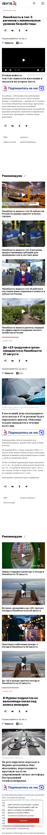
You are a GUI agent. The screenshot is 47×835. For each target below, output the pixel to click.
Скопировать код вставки (36, 75)
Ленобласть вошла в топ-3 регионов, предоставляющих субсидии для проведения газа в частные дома (22, 252)
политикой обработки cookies (21, 815)
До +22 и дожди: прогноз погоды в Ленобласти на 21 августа (20, 682)
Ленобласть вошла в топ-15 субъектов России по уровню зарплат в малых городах (23, 214)
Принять (23, 820)
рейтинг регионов (9, 142)
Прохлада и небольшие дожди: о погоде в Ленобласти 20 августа (20, 645)
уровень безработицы (28, 142)
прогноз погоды (9, 503)
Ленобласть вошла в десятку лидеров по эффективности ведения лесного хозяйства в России (23, 330)
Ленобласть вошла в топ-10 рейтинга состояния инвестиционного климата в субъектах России (23, 291)
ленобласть (24, 137)
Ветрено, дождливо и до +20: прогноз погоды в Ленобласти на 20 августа (23, 609)
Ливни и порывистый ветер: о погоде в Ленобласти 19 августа (23, 573)
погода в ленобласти (27, 498)
